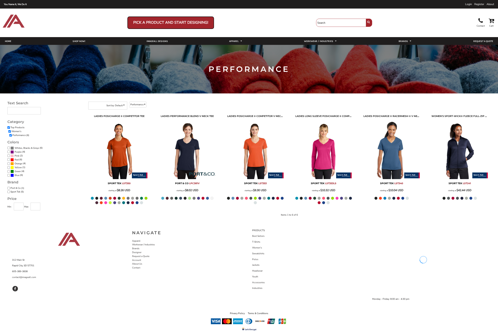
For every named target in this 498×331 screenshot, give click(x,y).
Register (479, 4)
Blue (17, 175)
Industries (257, 288)
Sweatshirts (258, 253)
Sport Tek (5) (17, 191)
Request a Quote (140, 256)
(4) (20, 151)
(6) (29, 148)
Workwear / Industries (143, 244)
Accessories (258, 282)
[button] (236, 41)
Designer (136, 252)
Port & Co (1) (17, 188)
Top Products (18, 127)
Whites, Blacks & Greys (27, 148)
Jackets (256, 265)
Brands (135, 248)
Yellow (18, 167)
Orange (18, 163)
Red (17, 159)
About (490, 4)
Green (18, 171)
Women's (16, 131)
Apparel (136, 240)
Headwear (257, 270)
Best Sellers (258, 236)
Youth (255, 276)
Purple (18, 151)
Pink (17, 155)
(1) (20, 167)
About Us (137, 263)
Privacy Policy (237, 313)
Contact (136, 267)
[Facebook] (15, 288)
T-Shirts (256, 241)
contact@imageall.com (24, 277)
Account (136, 260)
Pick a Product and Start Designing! (170, 22)
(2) (19, 155)
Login (468, 4)
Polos (255, 259)
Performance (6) (20, 135)
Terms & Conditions (258, 313)
